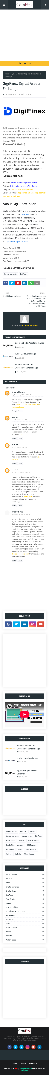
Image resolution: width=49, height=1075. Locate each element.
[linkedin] (24, 624)
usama (15, 417)
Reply (14, 411)
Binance (23, 832)
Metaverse (10, 850)
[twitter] (25, 63)
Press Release (31, 850)
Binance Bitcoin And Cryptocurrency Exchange (26, 366)
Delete (20, 411)
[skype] (21, 1047)
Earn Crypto (10, 841)
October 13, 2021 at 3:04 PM (21, 472)
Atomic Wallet (11, 832)
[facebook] (20, 63)
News (20, 850)
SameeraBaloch (11, 94)
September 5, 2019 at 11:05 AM (22, 395)
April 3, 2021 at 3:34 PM (19, 447)
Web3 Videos (29, 854)
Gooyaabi (24, 1071)
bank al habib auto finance (27, 404)
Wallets (18, 854)
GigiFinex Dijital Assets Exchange (29, 343)
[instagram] (30, 63)
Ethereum (25, 214)
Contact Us (33, 1064)
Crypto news (27, 836)
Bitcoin (32, 832)
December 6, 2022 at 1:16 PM (21, 514)
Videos (8, 854)
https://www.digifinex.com (16, 241)
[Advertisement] (24, 35)
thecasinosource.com (20, 554)
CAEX (21, 434)
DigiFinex (23, 274)
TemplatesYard (26, 1069)
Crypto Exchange (16, 74)
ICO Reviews (31, 845)
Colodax (16, 469)
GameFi (21, 841)
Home (7, 74)
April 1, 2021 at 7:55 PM (19, 420)
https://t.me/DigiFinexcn (23, 189)
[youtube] (40, 624)
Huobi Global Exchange (25, 354)
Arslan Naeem (18, 392)
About (23, 1064)
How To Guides (33, 841)
